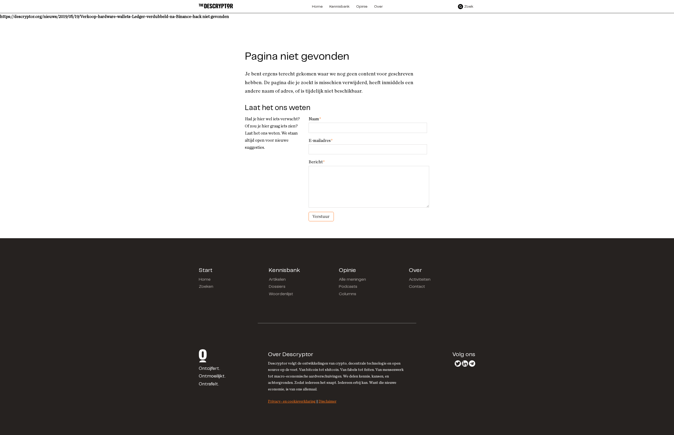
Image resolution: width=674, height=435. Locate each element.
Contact (417, 287)
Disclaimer (327, 401)
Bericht (317, 162)
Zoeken (206, 287)
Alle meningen (352, 279)
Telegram (472, 363)
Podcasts (348, 287)
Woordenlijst (281, 294)
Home (205, 279)
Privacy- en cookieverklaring (292, 401)
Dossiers (277, 287)
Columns (347, 294)
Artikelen (277, 279)
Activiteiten (419, 279)
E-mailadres (321, 140)
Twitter (458, 363)
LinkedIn (465, 363)
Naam (315, 119)
